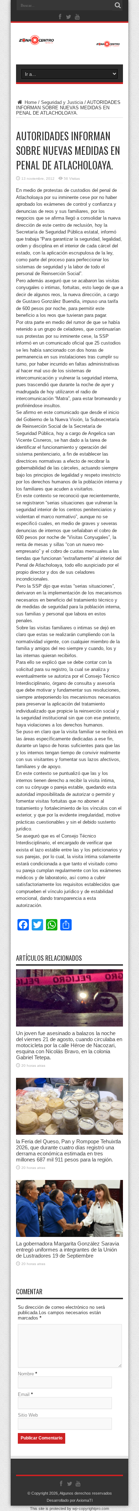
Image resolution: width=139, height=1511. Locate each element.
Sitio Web (28, 1415)
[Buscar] (117, 5)
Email (24, 1394)
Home (30, 102)
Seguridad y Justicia (62, 102)
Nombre (26, 1373)
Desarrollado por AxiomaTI (70, 1500)
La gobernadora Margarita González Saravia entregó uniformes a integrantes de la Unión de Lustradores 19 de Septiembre (67, 1249)
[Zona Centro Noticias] (69, 43)
